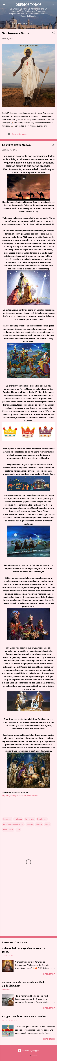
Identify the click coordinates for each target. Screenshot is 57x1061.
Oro (18, 829)
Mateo (39, 824)
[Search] (53, 5)
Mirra (47, 824)
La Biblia (18, 819)
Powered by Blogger (30, 1050)
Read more (49, 974)
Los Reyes (42, 819)
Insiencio (7, 819)
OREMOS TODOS (28, 4)
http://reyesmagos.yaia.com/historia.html (20, 795)
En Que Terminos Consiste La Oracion (24, 1016)
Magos (30, 824)
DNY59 (34, 1056)
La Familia (29, 819)
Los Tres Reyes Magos (13, 824)
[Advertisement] (28, 913)
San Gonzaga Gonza (15, 33)
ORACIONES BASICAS (21, 23)
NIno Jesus (8, 829)
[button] (53, 33)
